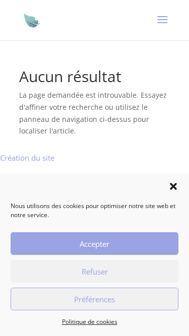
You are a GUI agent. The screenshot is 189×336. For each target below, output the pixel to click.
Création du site (27, 158)
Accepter (94, 244)
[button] (173, 186)
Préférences (94, 299)
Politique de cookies (89, 321)
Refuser (95, 271)
